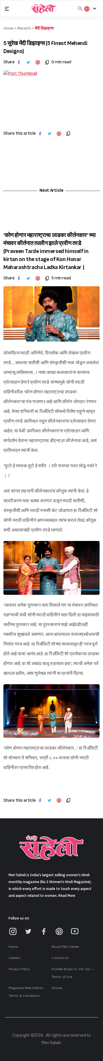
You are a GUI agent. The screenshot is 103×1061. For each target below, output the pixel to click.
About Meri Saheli (65, 946)
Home (13, 946)
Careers (15, 957)
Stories (57, 988)
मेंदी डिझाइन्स (44, 28)
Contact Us (60, 957)
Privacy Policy (19, 969)
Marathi (24, 28)
